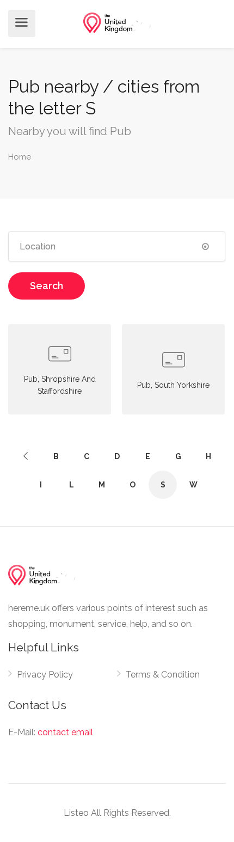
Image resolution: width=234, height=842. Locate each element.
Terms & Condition (163, 674)
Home (19, 157)
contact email (65, 732)
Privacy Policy (45, 674)
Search (46, 285)
